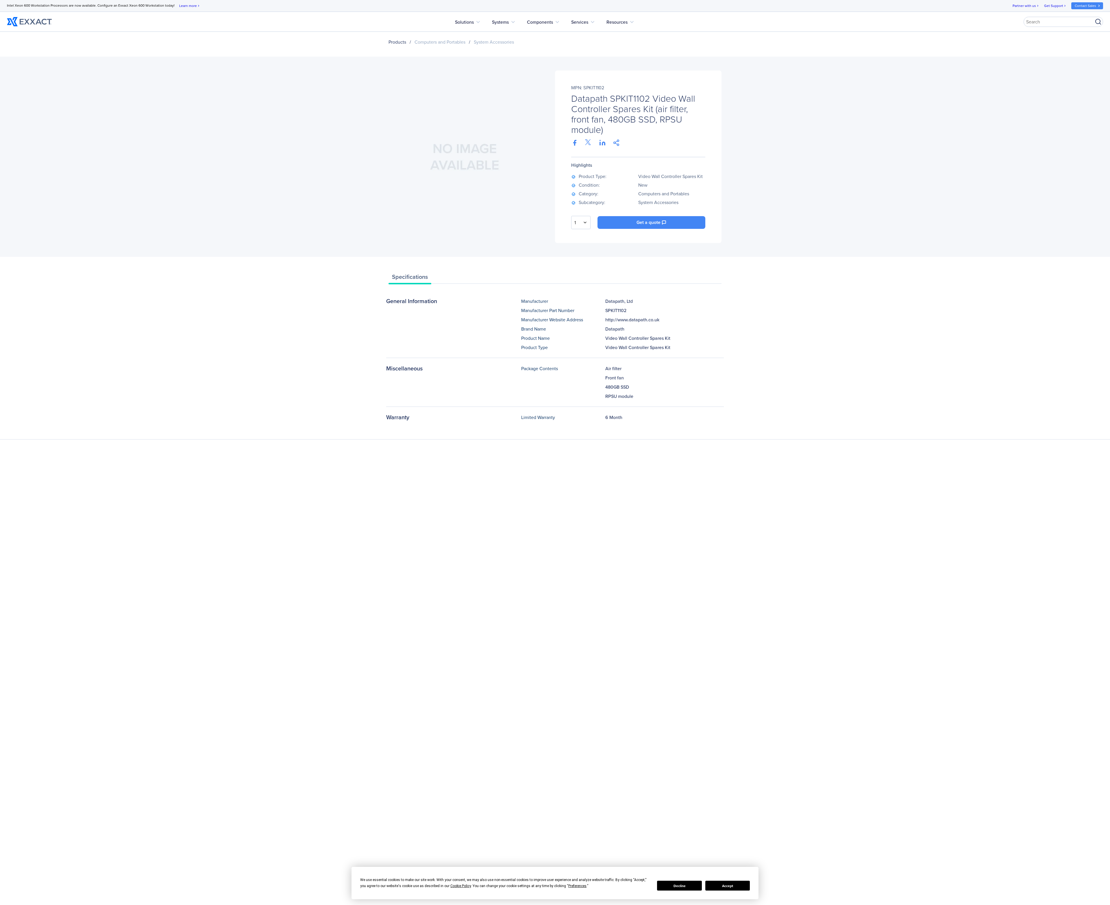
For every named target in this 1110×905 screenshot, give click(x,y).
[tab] (409, 278)
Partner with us (1026, 5)
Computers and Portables (440, 42)
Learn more (189, 5)
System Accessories (494, 42)
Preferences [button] (577, 886)
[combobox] (581, 222)
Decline (680, 885)
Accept (727, 885)
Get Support (1055, 5)
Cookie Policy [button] (460, 886)
